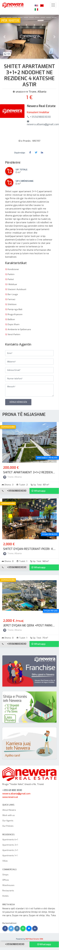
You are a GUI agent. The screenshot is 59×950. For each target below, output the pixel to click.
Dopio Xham (13, 324)
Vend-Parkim (13, 334)
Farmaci (11, 299)
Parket (10, 279)
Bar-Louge (12, 294)
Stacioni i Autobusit (16, 289)
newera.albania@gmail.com (16, 793)
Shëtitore (11, 304)
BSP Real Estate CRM (34, 939)
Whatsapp (40, 490)
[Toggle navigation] (53, 5)
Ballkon (11, 319)
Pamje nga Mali (14, 309)
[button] (4, 37)
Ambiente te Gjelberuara (19, 329)
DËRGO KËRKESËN (18, 402)
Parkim (10, 274)
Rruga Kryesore (14, 314)
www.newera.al (10, 797)
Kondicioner (13, 269)
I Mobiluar (12, 284)
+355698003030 (16, 490)
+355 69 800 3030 (12, 790)
